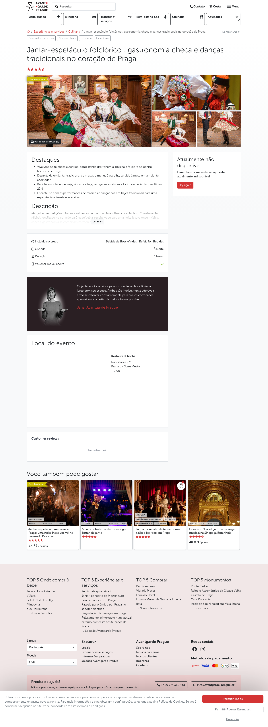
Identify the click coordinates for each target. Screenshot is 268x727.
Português (36, 647)
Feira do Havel (145, 595)
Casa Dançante (201, 599)
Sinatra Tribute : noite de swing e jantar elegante (104, 530)
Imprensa (142, 661)
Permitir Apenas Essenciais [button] (233, 709)
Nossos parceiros (147, 652)
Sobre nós (143, 647)
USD (32, 662)
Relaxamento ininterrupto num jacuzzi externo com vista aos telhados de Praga (106, 622)
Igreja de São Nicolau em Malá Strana (215, 603)
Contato (141, 665)
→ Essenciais (199, 608)
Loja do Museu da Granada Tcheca (158, 599)
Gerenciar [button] (232, 719)
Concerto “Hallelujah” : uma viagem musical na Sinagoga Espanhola (213, 530)
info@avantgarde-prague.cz (215, 685)
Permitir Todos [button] (233, 699)
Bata (139, 603)
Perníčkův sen (145, 586)
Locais (85, 647)
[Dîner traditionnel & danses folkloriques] (89, 111)
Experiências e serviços (96, 652)
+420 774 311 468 (173, 685)
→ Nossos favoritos (39, 613)
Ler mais (98, 221)
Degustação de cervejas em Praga (103, 613)
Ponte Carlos (199, 586)
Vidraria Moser (145, 590)
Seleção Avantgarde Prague (99, 661)
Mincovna (33, 604)
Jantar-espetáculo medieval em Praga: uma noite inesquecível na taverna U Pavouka (50, 532)
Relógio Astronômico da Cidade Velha (216, 590)
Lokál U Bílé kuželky (40, 600)
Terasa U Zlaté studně (41, 591)
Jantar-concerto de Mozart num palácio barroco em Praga (158, 530)
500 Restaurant (37, 609)
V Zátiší (31, 595)
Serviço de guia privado (96, 591)
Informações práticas (95, 656)
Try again (185, 185)
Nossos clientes (146, 656)
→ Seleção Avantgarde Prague (101, 630)
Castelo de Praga (202, 595)
